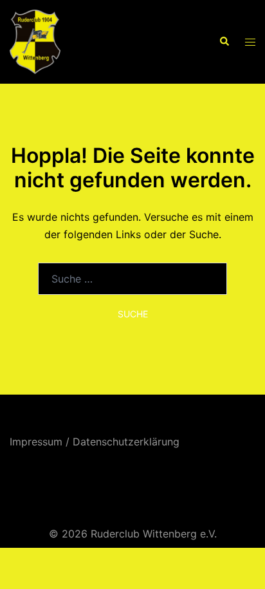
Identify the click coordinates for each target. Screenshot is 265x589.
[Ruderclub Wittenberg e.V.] (35, 40)
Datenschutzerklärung (126, 441)
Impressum (36, 441)
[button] (224, 42)
